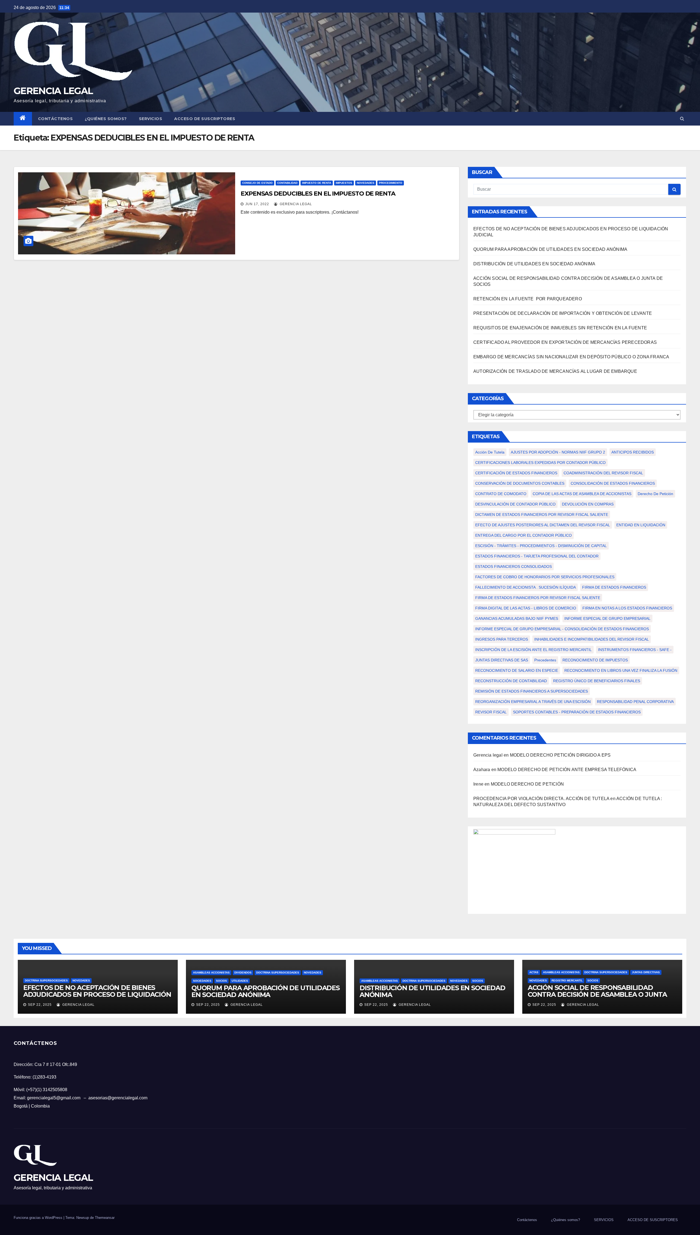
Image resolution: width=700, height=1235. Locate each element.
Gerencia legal (295, 204)
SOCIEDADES (202, 980)
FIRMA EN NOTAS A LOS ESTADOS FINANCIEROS (627, 608)
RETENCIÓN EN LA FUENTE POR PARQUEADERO (528, 299)
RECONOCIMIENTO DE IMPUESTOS (595, 660)
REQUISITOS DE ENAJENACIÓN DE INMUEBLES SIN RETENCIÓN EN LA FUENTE (560, 328)
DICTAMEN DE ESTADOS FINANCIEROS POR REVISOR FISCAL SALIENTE (541, 514)
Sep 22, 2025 (40, 1005)
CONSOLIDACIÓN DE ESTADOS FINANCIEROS (613, 483)
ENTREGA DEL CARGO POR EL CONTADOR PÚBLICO (523, 535)
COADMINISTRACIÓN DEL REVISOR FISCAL (603, 473)
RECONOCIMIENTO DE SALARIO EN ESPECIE (516, 670)
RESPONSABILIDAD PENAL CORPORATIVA (635, 701)
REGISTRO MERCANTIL (567, 980)
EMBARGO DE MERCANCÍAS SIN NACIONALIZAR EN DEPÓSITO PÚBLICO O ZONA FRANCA (571, 356)
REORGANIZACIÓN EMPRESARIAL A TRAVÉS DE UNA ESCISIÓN (533, 701)
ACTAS (533, 972)
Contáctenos (55, 118)
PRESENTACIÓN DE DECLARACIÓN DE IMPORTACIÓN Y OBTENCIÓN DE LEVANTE (562, 313)
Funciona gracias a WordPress (38, 1218)
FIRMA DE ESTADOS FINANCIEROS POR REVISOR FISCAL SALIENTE (537, 597)
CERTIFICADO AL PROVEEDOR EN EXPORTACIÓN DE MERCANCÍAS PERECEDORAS (565, 342)
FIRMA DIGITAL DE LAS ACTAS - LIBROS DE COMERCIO (525, 608)
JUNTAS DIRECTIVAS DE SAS (501, 660)
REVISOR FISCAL (491, 712)
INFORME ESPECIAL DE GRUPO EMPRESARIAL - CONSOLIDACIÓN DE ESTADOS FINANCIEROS (562, 629)
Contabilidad (287, 182)
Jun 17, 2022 (257, 204)
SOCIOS (221, 980)
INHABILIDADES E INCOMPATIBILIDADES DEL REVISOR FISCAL (591, 639)
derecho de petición (655, 494)
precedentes (545, 660)
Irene (478, 784)
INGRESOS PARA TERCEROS (501, 639)
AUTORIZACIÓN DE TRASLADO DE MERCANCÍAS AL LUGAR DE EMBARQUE (555, 371)
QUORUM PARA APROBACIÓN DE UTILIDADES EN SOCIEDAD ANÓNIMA (550, 249)
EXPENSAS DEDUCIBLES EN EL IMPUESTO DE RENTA (318, 193)
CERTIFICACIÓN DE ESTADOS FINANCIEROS (516, 473)
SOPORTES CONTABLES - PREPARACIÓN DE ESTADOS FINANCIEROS (577, 712)
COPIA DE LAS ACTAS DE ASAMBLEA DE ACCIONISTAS (582, 494)
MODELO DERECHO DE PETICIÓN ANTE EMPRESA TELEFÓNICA (566, 769)
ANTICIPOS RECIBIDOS (632, 452)
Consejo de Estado (257, 182)
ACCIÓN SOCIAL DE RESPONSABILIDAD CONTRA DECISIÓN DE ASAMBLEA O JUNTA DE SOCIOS (597, 994)
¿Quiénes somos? (106, 118)
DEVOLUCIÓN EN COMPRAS (588, 504)
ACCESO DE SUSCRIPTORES (204, 118)
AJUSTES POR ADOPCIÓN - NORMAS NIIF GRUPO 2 (558, 452)
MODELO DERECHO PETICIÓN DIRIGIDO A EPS (560, 755)
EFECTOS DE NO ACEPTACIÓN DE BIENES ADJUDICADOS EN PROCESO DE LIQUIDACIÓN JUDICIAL (97, 994)
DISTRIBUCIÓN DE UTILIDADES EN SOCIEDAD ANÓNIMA (534, 263)
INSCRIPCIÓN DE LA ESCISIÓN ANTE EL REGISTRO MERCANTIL (533, 649)
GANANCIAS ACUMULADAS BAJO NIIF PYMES (516, 618)
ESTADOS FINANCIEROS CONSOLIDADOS (513, 566)
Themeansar (105, 1218)
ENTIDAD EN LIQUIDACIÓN (640, 525)
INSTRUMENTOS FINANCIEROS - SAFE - (635, 649)
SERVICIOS (150, 118)
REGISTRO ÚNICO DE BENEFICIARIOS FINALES (596, 681)
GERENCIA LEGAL (53, 91)
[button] (682, 118)
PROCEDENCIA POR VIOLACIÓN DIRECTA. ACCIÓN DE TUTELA (541, 798)
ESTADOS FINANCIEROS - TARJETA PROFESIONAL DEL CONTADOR (537, 556)
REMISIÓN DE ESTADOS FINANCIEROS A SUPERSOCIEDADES (531, 691)
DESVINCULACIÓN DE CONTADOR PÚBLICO (515, 504)
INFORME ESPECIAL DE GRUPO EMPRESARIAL (607, 618)
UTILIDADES (240, 980)
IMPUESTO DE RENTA (316, 182)
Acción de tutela (489, 452)
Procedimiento (390, 182)
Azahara (481, 769)
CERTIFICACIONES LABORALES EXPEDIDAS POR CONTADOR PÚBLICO (540, 462)
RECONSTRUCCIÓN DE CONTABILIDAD (511, 681)
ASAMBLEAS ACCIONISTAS (211, 972)
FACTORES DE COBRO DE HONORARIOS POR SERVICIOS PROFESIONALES (544, 577)
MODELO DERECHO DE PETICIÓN (528, 784)
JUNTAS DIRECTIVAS (646, 972)
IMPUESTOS (344, 182)
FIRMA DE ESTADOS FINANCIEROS (614, 587)
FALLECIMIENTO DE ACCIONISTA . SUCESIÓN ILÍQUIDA (525, 587)
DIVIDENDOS (243, 972)
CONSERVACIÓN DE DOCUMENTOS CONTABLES (519, 483)
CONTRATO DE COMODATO (500, 494)
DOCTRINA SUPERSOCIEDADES (46, 980)
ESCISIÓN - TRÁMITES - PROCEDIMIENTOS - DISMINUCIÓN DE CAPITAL (541, 546)
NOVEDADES (365, 182)
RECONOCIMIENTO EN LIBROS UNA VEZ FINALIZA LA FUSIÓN (620, 670)
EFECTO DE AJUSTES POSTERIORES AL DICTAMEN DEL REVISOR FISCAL (542, 525)
